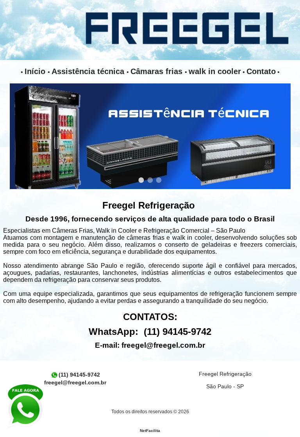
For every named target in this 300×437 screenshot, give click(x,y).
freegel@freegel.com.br (163, 345)
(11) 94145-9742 (79, 375)
